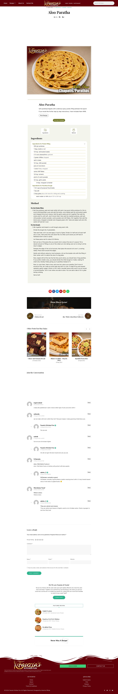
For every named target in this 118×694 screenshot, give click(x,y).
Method (74, 132)
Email (50, 559)
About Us (21, 3)
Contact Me (29, 3)
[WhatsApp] (67, 291)
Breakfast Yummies (61, 7)
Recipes (12, 3)
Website (72, 559)
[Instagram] (110, 690)
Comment (30, 544)
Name (29, 559)
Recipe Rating (30, 539)
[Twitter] (57, 291)
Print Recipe (43, 115)
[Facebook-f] (104, 690)
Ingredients (45, 132)
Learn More (59, 597)
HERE (84, 111)
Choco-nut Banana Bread (36, 359)
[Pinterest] (60, 291)
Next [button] (89, 329)
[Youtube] (112, 690)
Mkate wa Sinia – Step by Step (59, 359)
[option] (36, 347)
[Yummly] (64, 291)
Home (5, 3)
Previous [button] (86, 329)
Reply (89, 402)
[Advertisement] (59, 32)
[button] (84, 144)
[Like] (50, 291)
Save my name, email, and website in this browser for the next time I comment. (48, 568)
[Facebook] (53, 291)
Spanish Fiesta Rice (81, 359)
